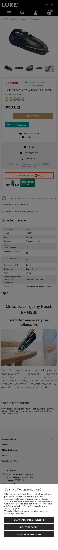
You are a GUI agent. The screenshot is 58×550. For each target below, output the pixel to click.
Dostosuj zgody (29, 527)
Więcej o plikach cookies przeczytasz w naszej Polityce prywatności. (25, 512)
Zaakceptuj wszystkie (29, 534)
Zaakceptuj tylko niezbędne (29, 520)
